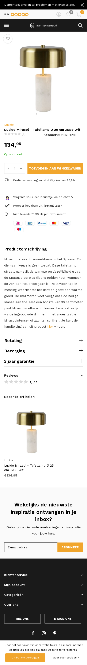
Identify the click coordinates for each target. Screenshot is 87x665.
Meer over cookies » (66, 657)
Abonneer (70, 547)
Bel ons (22, 618)
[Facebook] (33, 633)
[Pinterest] (54, 633)
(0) (24, 134)
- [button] (8, 168)
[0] (79, 14)
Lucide (9, 124)
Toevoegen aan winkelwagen (55, 168)
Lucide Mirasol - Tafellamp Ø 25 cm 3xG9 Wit (29, 468)
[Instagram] (44, 633)
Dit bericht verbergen (25, 657)
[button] (6, 25)
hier (50, 326)
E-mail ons (63, 618)
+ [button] (21, 168)
